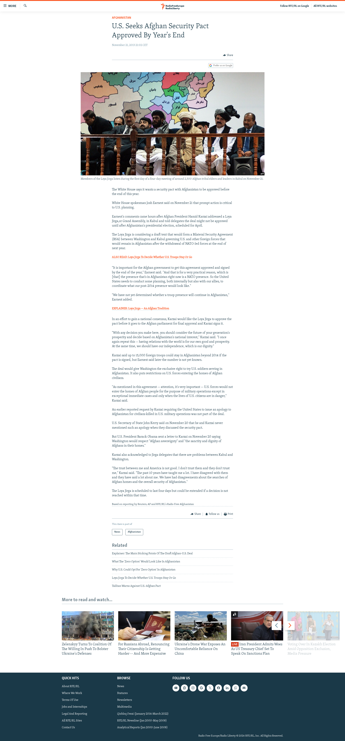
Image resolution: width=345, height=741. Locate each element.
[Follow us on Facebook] (218, 687)
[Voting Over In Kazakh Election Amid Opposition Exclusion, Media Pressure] (314, 625)
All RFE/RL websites (325, 6)
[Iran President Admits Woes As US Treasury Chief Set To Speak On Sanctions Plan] (257, 625)
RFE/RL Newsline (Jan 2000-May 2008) (142, 720)
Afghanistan (121, 18)
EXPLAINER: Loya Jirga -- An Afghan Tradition (140, 308)
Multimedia (124, 706)
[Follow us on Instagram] (193, 687)
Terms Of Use (70, 700)
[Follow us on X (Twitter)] (210, 687)
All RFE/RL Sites (72, 720)
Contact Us (68, 727)
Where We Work (72, 693)
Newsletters (124, 700)
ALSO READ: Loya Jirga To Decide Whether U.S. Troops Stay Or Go (152, 257)
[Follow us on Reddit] (184, 687)
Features (122, 693)
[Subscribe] (244, 687)
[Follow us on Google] (201, 687)
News (120, 686)
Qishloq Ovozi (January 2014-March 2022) (143, 713)
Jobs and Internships (74, 706)
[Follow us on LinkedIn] (227, 687)
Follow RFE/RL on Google (294, 6)
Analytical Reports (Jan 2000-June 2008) (142, 727)
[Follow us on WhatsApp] (235, 687)
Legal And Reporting (74, 713)
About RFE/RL (70, 686)
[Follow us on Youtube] (175, 687)
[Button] (228, 55)
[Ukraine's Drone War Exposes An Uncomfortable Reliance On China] (201, 625)
